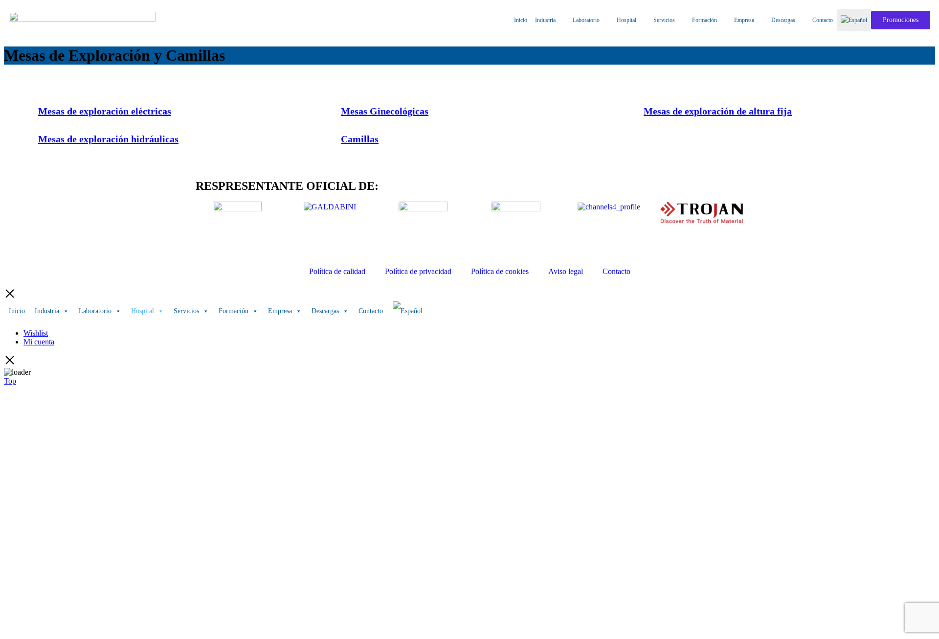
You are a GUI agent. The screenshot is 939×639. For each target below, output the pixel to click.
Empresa (744, 20)
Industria (545, 20)
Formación (704, 20)
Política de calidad (337, 271)
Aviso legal (565, 271)
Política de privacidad (418, 271)
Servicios (664, 20)
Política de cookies (500, 271)
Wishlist (35, 333)
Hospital (626, 20)
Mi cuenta (38, 342)
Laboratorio (586, 20)
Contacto (822, 20)
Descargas (783, 20)
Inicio (520, 20)
